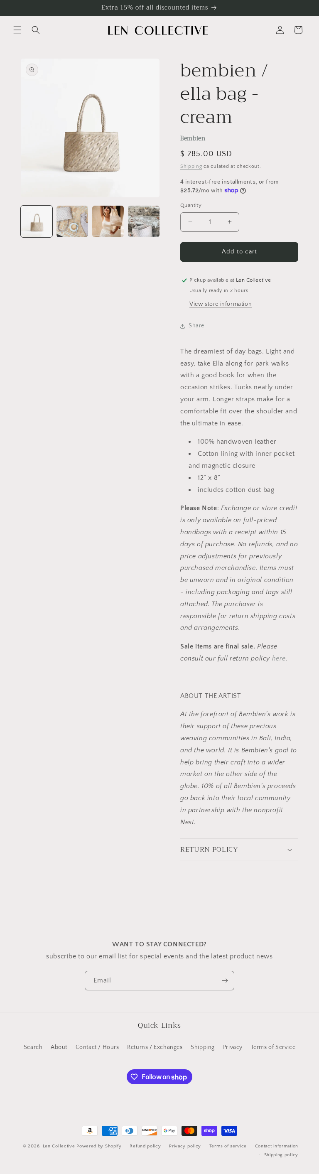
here (279, 658)
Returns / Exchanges (154, 1047)
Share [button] (196, 325)
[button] (17, 30)
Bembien (193, 138)
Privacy (233, 1047)
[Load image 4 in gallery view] (144, 221)
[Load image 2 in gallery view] (72, 221)
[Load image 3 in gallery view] (108, 221)
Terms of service (228, 1146)
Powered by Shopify (99, 1146)
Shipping (191, 166)
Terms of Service (273, 1047)
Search (33, 1047)
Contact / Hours (97, 1047)
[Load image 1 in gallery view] (36, 221)
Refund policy (145, 1146)
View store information (220, 304)
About (59, 1047)
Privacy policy (185, 1146)
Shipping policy (281, 1154)
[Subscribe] (225, 980)
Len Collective (59, 1146)
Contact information (276, 1146)
